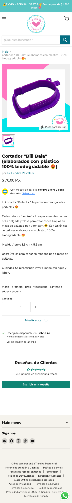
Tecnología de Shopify (36, 496)
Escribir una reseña (36, 384)
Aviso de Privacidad (20, 484)
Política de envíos (53, 467)
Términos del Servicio (47, 484)
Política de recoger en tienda (25, 472)
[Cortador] (8, 141)
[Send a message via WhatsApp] (65, 495)
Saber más (28, 193)
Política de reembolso (50, 488)
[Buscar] (65, 39)
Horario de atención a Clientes (22, 467)
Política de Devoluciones (20, 476)
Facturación (52, 472)
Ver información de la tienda (21, 342)
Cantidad (7, 298)
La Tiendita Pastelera (20, 173)
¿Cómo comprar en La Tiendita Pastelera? (34, 463)
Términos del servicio (22, 488)
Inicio (5, 51)
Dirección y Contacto (49, 476)
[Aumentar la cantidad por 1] (35, 307)
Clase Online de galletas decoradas (34, 480)
